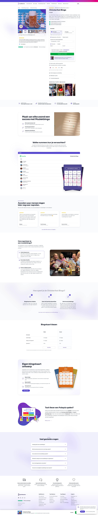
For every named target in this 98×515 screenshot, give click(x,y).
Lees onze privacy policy (90, 511)
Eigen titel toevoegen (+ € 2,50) (57, 49)
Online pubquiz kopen (42, 497)
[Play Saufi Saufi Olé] (21, 178)
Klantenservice (65, 3)
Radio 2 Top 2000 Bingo (64, 502)
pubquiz (69, 410)
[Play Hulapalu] (21, 172)
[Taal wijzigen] (78, 3)
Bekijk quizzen (47, 420)
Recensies (60, 3)
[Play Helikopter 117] (21, 185)
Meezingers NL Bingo (63, 499)
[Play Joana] (21, 175)
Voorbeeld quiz (54, 3)
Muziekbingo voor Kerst (75, 504)
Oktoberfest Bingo (33, 7)
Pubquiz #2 (51, 499)
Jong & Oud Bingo (63, 497)
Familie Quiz (52, 502)
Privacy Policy (20, 504)
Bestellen (49, 347)
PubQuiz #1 (67, 413)
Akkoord (82, 511)
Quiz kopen (35, 3)
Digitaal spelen (65, 37)
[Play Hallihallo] (21, 169)
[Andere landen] (22, 495)
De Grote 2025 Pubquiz (67, 412)
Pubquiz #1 (51, 497)
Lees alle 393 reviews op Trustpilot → (49, 229)
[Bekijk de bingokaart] (43, 25)
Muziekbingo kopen (42, 3)
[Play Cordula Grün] (21, 165)
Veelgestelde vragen (42, 504)
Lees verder (26, 390)
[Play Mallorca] (21, 188)
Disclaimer (19, 505)
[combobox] (62, 41)
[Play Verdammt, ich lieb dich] (21, 182)
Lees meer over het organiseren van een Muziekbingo (48, 312)
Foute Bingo (62, 496)
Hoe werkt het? (29, 3)
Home (19, 7)
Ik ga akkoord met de (55, 51)
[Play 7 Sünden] (21, 162)
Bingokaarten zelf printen (56, 37)
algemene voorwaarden (63, 51)
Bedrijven (48, 3)
